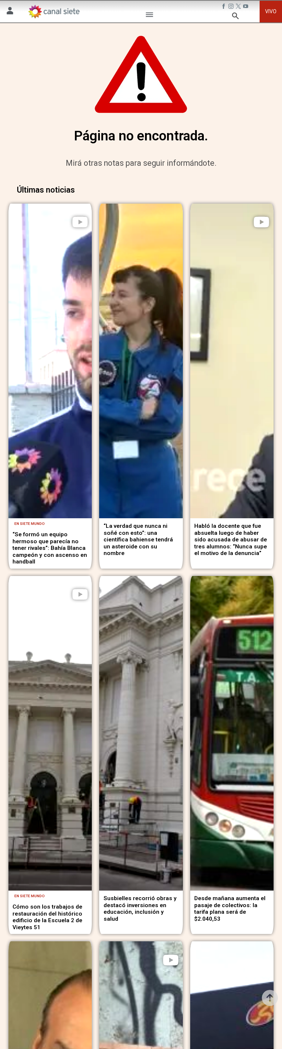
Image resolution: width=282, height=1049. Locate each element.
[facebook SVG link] (224, 7)
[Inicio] (53, 11)
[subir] (270, 998)
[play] (80, 222)
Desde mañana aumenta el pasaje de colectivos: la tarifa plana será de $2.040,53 (229, 908)
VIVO (270, 11)
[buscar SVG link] (235, 16)
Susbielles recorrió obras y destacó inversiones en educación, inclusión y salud (140, 908)
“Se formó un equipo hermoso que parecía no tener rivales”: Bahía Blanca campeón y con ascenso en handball (49, 548)
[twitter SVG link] (239, 7)
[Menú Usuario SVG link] (10, 11)
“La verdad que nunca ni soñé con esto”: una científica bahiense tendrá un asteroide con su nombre (138, 539)
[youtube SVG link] (246, 7)
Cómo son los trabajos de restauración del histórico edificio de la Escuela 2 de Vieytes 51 (47, 916)
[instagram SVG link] (231, 7)
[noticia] (50, 361)
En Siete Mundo (29, 524)
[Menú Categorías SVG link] (149, 15)
